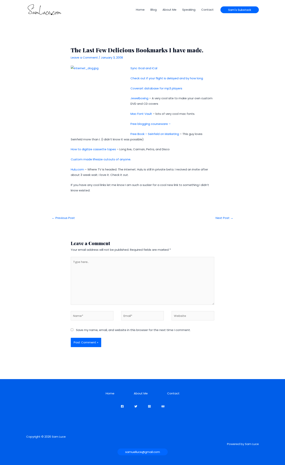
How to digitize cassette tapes (94, 149)
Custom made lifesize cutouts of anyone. (101, 159)
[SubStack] (163, 406)
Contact (207, 10)
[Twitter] (135, 406)
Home (140, 10)
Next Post (224, 218)
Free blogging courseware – (150, 124)
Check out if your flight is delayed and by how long (166, 78)
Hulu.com (77, 169)
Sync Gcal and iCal (143, 68)
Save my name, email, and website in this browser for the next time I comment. (133, 330)
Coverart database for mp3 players (156, 88)
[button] (239, 9)
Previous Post (63, 218)
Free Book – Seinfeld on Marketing (154, 134)
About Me (169, 10)
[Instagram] (149, 406)
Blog (153, 10)
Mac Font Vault (141, 114)
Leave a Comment (84, 57)
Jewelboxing (139, 98)
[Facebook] (122, 406)
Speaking (188, 10)
